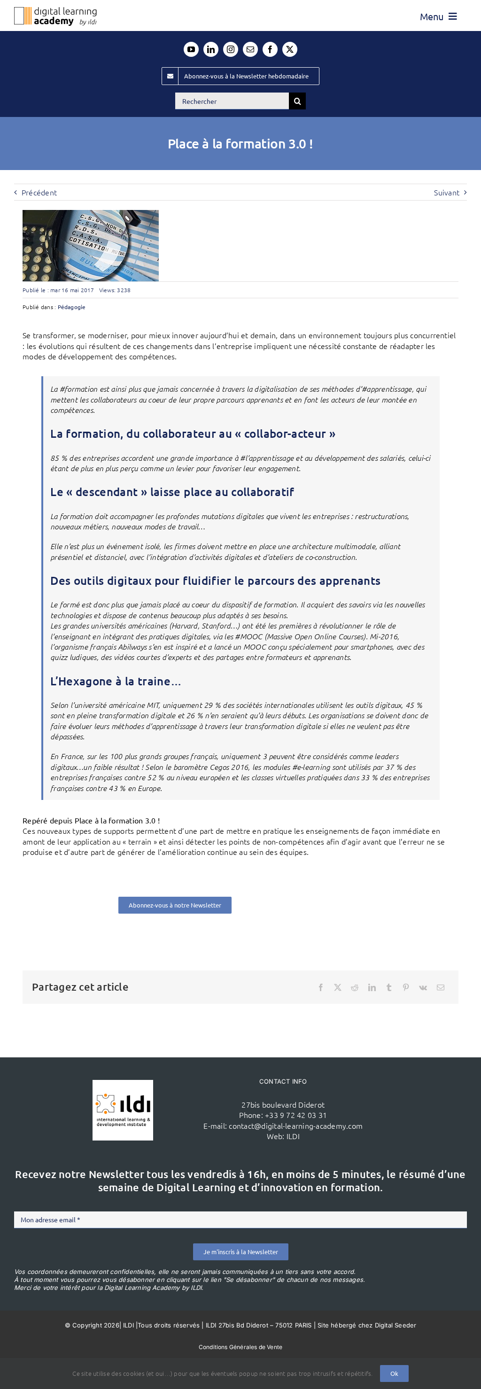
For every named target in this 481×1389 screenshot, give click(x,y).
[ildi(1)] (123, 1084)
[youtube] (191, 49)
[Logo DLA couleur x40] (55, 11)
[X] (337, 987)
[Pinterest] (405, 987)
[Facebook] (320, 987)
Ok (394, 1373)
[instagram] (230, 49)
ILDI (293, 1136)
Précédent (39, 192)
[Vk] (423, 987)
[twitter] (289, 49)
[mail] (250, 49)
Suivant (446, 192)
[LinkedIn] (372, 987)
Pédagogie (72, 306)
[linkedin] (210, 49)
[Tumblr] (388, 987)
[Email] (440, 987)
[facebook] (270, 49)
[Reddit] (354, 987)
